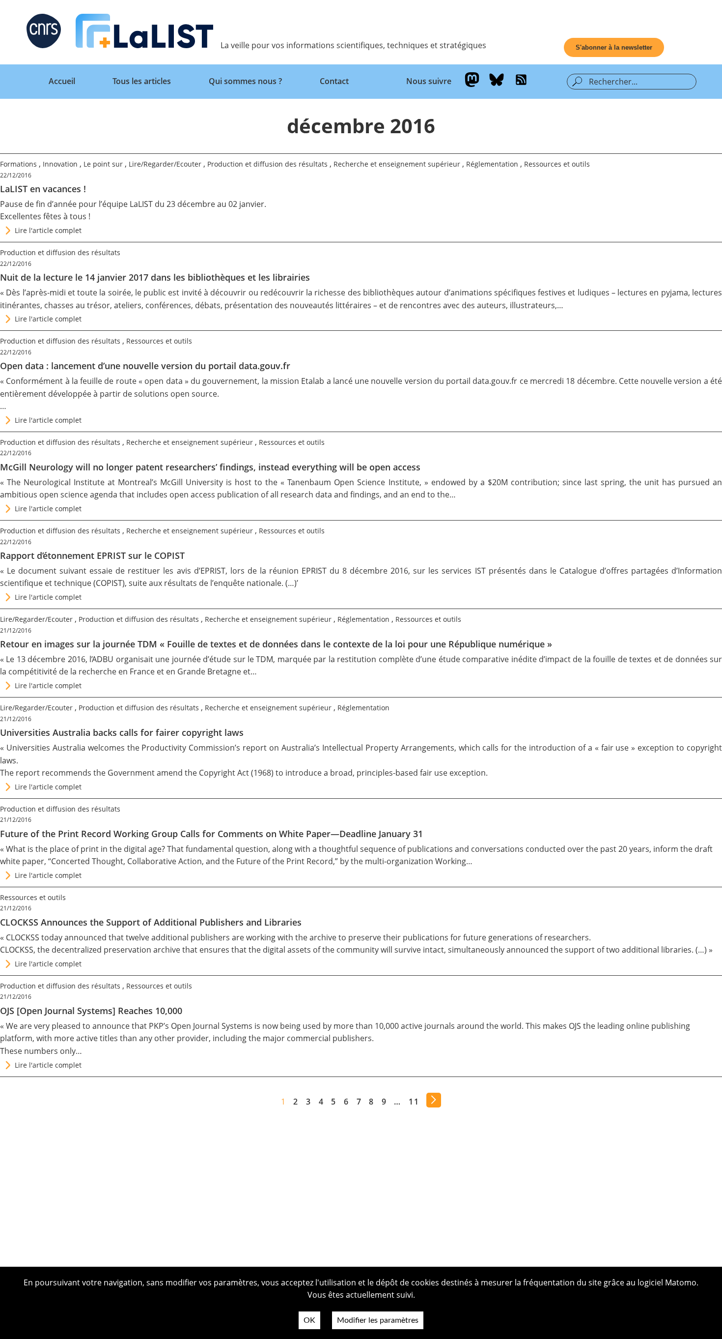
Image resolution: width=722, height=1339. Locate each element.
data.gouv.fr (494, 381)
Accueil (62, 81)
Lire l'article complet (48, 230)
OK (309, 1320)
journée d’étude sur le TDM (223, 659)
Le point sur (103, 164)
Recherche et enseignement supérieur (396, 164)
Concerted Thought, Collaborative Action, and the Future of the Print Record (192, 861)
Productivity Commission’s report (204, 747)
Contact (334, 81)
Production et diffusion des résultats (267, 164)
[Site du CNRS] (43, 33)
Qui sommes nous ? (245, 81)
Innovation (60, 164)
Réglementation (492, 164)
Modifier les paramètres (377, 1320)
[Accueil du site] (144, 33)
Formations (18, 164)
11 (414, 1101)
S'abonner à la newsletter (614, 47)
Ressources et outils (557, 164)
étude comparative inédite (488, 659)
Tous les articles (141, 81)
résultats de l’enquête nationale (222, 583)
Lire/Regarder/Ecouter (165, 164)
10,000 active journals (415, 1025)
